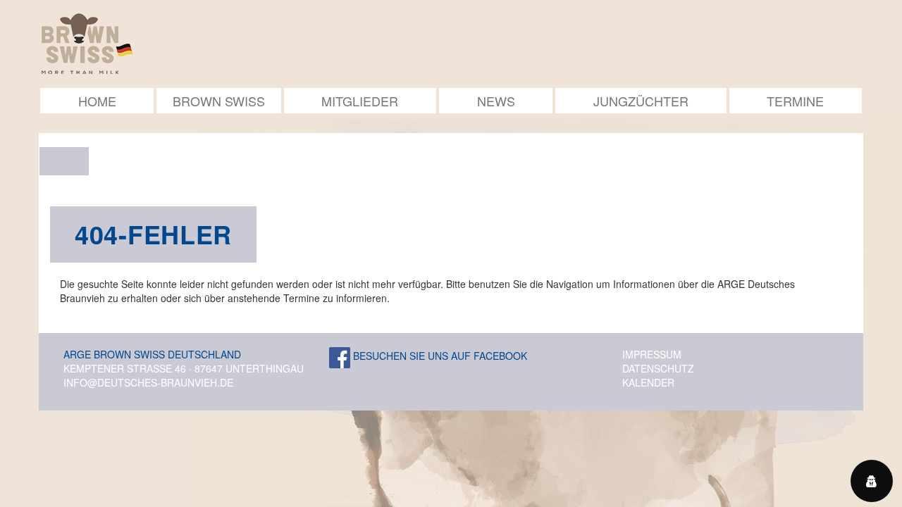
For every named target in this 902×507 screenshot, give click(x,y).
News (496, 101)
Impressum (651, 354)
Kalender (648, 382)
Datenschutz (658, 368)
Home (97, 101)
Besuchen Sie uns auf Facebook (438, 356)
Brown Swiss (219, 101)
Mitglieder (359, 101)
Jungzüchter (640, 101)
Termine (795, 101)
